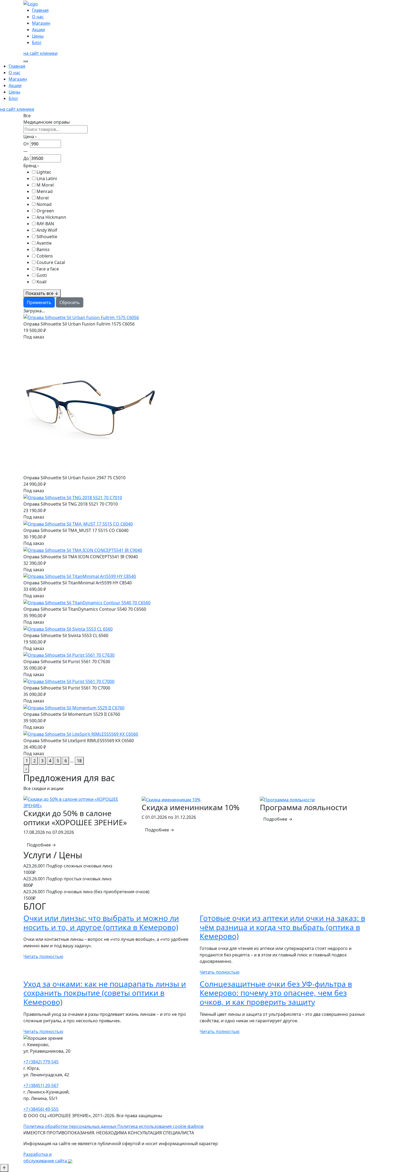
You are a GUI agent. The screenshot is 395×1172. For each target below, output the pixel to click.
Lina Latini (47, 178)
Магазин (41, 23)
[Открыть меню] (25, 61)
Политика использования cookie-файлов (160, 1126)
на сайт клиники (40, 53)
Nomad (44, 204)
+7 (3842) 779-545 (41, 1062)
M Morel (45, 185)
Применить (39, 302)
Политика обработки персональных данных (70, 1126)
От (26, 144)
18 (79, 761)
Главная (40, 10)
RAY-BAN (45, 224)
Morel (43, 198)
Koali (41, 282)
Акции (38, 30)
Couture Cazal (51, 262)
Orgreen (45, 211)
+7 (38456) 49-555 (41, 1109)
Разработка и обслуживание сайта (45, 1157)
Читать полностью (43, 956)
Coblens (45, 256)
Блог (37, 42)
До (26, 158)
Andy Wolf (47, 230)
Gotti (42, 275)
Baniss (43, 249)
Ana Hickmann (51, 217)
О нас (38, 17)
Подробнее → (41, 845)
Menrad (45, 191)
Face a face (48, 269)
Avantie (44, 243)
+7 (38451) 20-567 (41, 1085)
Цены (38, 36)
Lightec (44, 172)
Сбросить (69, 302)
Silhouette (47, 237)
